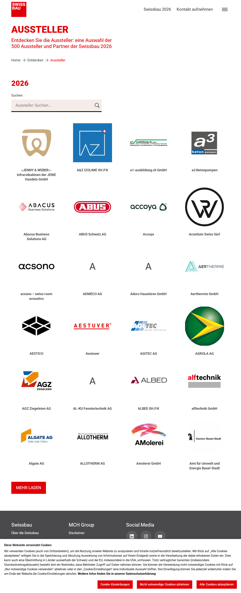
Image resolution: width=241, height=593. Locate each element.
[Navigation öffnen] (225, 9)
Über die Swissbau (25, 533)
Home (16, 60)
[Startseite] (18, 9)
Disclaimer (77, 533)
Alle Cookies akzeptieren (217, 584)
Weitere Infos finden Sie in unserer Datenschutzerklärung (117, 573)
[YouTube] (160, 536)
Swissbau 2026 (157, 9)
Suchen (17, 95)
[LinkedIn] (131, 536)
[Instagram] (146, 536)
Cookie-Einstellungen (115, 584)
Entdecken (35, 60)
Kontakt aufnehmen (195, 9)
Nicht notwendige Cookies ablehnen (164, 584)
